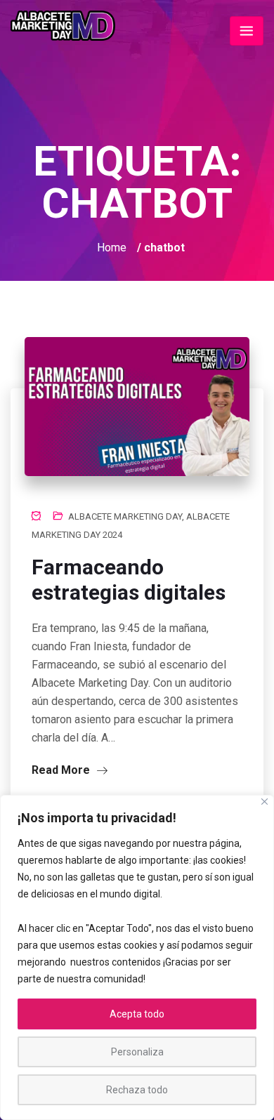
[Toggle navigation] (246, 31)
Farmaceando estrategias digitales (129, 580)
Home (111, 247)
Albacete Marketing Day (125, 516)
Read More (62, 770)
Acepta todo (137, 1014)
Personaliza (137, 1052)
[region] (137, 957)
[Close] (264, 801)
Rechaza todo (137, 1089)
